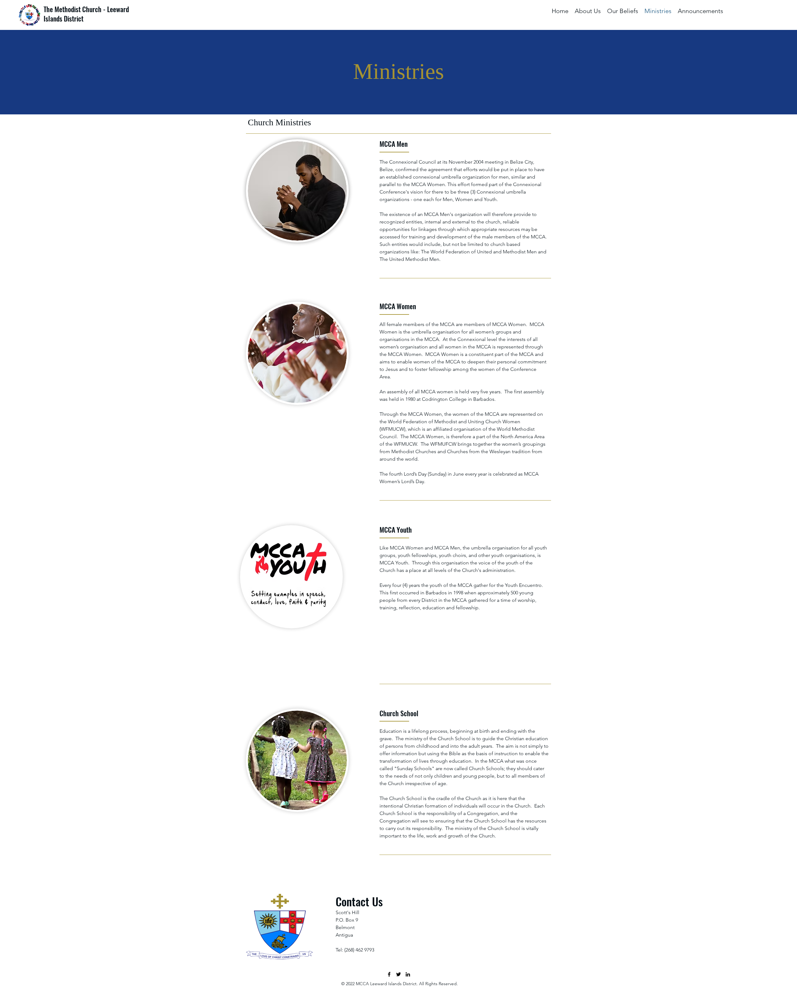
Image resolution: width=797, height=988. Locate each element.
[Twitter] (398, 974)
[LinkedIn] (408, 974)
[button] (588, 11)
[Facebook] (389, 974)
